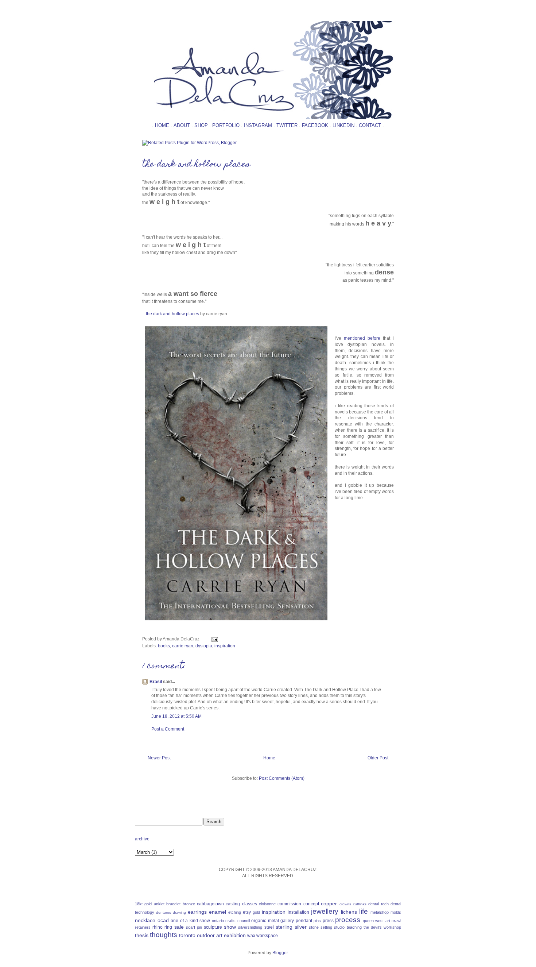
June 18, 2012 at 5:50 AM (176, 716)
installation (298, 912)
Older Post (378, 757)
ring (168, 927)
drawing (179, 912)
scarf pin (194, 927)
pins (317, 920)
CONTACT (370, 125)
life (363, 911)
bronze (189, 904)
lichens (349, 912)
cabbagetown (210, 903)
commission (289, 903)
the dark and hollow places (196, 165)
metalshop (379, 912)
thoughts (163, 935)
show (230, 927)
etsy (247, 912)
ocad (163, 920)
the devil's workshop (382, 927)
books (164, 645)
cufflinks (359, 904)
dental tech (378, 904)
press (328, 920)
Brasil (155, 681)
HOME (162, 125)
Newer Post (159, 757)
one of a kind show (190, 920)
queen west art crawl (382, 920)
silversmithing (250, 927)
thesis (141, 935)
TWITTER (287, 125)
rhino (157, 927)
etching (234, 912)
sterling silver (291, 927)
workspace (267, 935)
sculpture (213, 927)
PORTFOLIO (226, 125)
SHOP (201, 125)
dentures (163, 912)
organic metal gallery (272, 920)
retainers (143, 927)
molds (396, 912)
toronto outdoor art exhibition (212, 935)
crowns (345, 904)
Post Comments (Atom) (281, 778)
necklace (145, 920)
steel (269, 927)
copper (329, 903)
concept (311, 903)
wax (251, 935)
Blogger (280, 952)
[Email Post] (213, 639)
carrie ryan (182, 645)
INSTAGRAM (258, 125)
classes (249, 903)
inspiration (224, 645)
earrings (197, 912)
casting (233, 903)
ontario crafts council (231, 920)
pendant (304, 920)
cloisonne (267, 904)
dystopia (203, 645)
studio (339, 927)
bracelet (173, 904)
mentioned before (362, 338)
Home (269, 757)
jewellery (324, 911)
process (347, 920)
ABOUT (182, 125)
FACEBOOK (315, 125)
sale (179, 927)
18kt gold (143, 904)
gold (256, 912)
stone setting (320, 927)
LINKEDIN (343, 125)
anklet (159, 904)
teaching (354, 927)
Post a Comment (167, 729)
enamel (217, 912)
